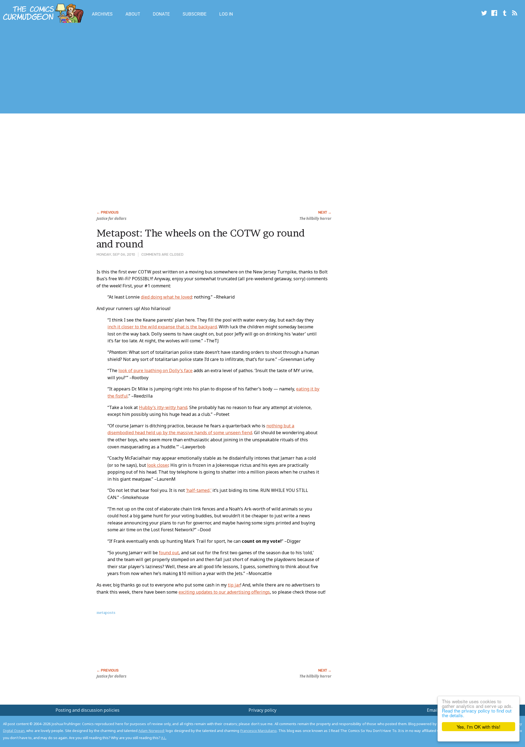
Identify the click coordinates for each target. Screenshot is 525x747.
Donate (161, 14)
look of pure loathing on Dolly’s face (155, 370)
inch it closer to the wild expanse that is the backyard (162, 327)
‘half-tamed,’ (198, 490)
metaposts (106, 612)
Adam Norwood (151, 730)
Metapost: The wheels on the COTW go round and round (201, 238)
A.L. (164, 737)
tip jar (234, 585)
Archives (102, 14)
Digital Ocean (14, 730)
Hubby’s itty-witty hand (163, 407)
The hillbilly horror (315, 218)
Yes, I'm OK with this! (478, 726)
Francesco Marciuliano (258, 730)
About (133, 14)
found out (169, 553)
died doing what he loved (166, 297)
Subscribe (194, 14)
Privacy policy (262, 710)
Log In (226, 14)
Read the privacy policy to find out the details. (477, 713)
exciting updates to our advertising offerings (224, 592)
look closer (157, 465)
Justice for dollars (111, 218)
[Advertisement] (99, 69)
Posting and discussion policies (87, 710)
